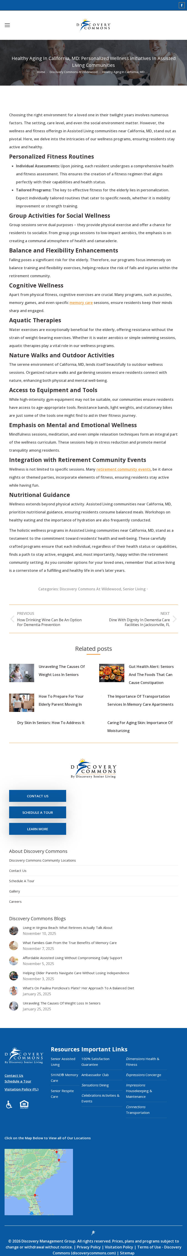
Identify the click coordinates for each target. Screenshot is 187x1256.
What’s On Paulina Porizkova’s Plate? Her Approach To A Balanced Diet (78, 988)
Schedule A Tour (21, 881)
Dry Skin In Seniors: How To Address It (51, 722)
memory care (81, 302)
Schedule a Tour (18, 1081)
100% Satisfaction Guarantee (95, 1061)
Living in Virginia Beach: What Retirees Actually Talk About (67, 927)
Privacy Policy (89, 1247)
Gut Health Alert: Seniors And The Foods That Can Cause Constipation (151, 674)
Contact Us (17, 870)
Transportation (138, 1109)
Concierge (143, 1074)
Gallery (14, 891)
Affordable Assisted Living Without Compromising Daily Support (72, 957)
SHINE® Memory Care (64, 1077)
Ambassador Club (95, 1074)
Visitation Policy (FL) (21, 1089)
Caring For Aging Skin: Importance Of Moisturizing (140, 726)
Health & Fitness (142, 1061)
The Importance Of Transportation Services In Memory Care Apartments (140, 700)
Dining (95, 1085)
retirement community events (123, 469)
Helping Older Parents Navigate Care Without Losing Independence (76, 973)
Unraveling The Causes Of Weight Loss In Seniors (62, 670)
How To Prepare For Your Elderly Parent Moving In (61, 700)
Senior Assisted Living (63, 1061)
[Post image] (21, 673)
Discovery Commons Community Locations (42, 860)
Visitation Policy (119, 1247)
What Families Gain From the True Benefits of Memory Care (70, 942)
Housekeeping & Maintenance (139, 1091)
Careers (15, 901)
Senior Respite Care (62, 1093)
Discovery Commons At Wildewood (90, 588)
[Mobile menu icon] (7, 25)
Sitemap (127, 1253)
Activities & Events (100, 1098)
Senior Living (134, 588)
